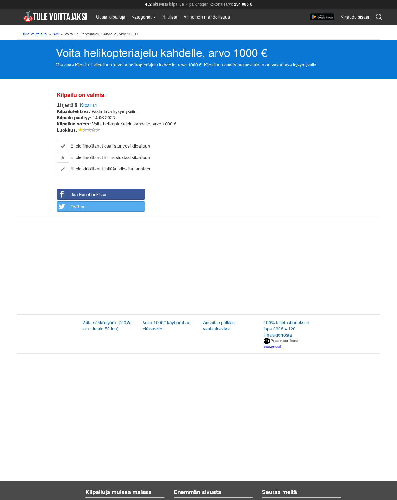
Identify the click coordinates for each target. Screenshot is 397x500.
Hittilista (169, 17)
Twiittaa (78, 206)
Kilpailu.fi (88, 105)
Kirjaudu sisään (356, 17)
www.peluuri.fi (273, 346)
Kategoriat (142, 17)
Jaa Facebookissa (88, 194)
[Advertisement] (183, 266)
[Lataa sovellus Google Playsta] (322, 17)
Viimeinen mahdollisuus (207, 17)
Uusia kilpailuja (110, 17)
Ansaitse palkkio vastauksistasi (219, 325)
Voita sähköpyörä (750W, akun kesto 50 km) (106, 325)
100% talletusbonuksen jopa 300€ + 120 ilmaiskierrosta (286, 328)
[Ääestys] (80, 130)
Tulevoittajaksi (55, 16)
